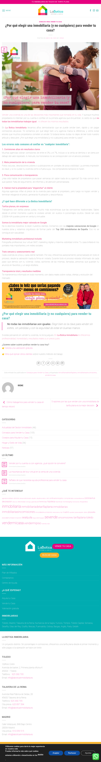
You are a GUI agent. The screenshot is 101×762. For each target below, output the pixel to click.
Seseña (5, 626)
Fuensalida (41, 626)
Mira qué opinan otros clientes (18, 354)
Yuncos (58, 623)
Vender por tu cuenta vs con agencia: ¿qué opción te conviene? (37, 463)
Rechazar (72, 753)
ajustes (40, 754)
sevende (51, 517)
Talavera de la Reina (25, 623)
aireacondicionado (25, 498)
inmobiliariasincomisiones (87, 373)
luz (61, 512)
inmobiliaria (11, 506)
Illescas (31, 626)
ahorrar (16, 498)
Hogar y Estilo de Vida (12, 443)
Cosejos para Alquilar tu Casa (15, 437)
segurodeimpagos (38, 518)
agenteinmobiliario (7, 498)
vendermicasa (50, 375)
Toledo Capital (77, 623)
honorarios (76, 502)
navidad (71, 512)
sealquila (27, 517)
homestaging (67, 502)
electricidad (22, 502)
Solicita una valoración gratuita (18, 348)
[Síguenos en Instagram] (94, 10)
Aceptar (56, 753)
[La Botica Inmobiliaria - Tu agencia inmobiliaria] (50, 10)
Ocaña (24, 626)
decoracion (7, 501)
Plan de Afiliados (9, 572)
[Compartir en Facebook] (43, 363)
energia (28, 502)
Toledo (5, 623)
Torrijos (66, 623)
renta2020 (18, 518)
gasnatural (35, 502)
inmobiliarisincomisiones (43, 512)
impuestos (84, 502)
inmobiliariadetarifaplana (67, 373)
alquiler (34, 498)
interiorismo (56, 512)
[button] (6, 10)
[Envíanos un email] (97, 10)
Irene (62, 38)
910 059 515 (18, 731)
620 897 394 (18, 704)
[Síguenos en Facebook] (90, 10)
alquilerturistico (41, 498)
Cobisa (50, 626)
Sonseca (88, 623)
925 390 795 (17, 674)
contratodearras (79, 498)
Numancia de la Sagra (45, 623)
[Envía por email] (53, 363)
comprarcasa (68, 498)
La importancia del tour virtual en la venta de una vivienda (34, 472)
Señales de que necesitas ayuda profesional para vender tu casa (37, 480)
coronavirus (89, 498)
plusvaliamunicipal (8, 518)
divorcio (14, 502)
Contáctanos (8, 578)
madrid (66, 512)
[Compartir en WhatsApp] (38, 363)
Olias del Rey (15, 626)
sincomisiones (65, 517)
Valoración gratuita (10, 608)
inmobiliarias (60, 506)
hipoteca (51, 501)
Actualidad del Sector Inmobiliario (17, 427)
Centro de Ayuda (9, 583)
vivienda (44, 524)
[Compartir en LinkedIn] (62, 363)
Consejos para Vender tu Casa (50, 22)
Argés (63, 626)
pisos (85, 512)
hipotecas (59, 502)
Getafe (75, 626)
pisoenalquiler (79, 512)
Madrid (12, 623)
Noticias (5, 448)
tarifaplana (80, 517)
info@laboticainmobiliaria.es (20, 677)
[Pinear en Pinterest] (57, 363)
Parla (69, 626)
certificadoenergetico (56, 498)
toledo (89, 517)
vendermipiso (32, 523)
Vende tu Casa (8, 603)
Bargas (57, 626)
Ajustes (88, 753)
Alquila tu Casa (8, 598)
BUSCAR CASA (49, 555)
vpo (48, 524)
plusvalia (91, 512)
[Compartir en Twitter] (48, 363)
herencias (43, 502)
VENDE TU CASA (63, 546)
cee (47, 498)
